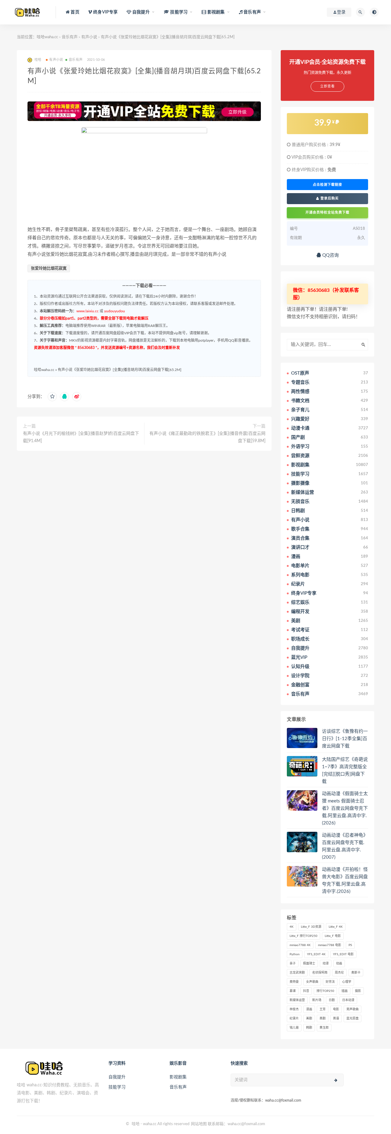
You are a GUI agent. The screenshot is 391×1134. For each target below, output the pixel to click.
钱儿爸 (294, 1027)
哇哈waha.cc (47, 37)
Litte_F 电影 (333, 936)
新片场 (316, 1000)
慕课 (293, 991)
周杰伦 (339, 972)
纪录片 (294, 1018)
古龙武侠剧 (297, 972)
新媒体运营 (297, 1000)
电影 (336, 1009)
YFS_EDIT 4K (316, 954)
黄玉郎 (324, 1027)
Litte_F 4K (336, 926)
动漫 (326, 963)
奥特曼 (294, 981)
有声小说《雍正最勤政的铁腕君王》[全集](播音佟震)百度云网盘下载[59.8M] (207, 437)
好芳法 (330, 981)
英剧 (323, 1018)
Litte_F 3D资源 (311, 926)
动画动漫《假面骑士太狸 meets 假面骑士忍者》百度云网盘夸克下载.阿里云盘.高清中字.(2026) (345, 808)
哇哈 (136, 1124)
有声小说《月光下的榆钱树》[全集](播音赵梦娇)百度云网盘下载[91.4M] (81, 437)
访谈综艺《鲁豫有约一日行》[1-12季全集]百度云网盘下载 (345, 738)
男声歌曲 (352, 1009)
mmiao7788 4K (300, 945)
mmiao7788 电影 (329, 945)
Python (295, 954)
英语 (336, 1018)
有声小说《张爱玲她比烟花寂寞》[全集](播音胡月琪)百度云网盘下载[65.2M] (119, 370)
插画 (345, 991)
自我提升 (117, 1077)
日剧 (332, 1000)
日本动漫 (348, 1000)
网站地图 (199, 1124)
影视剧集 (178, 1077)
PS (350, 945)
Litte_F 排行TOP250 (303, 936)
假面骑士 (309, 963)
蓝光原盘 (352, 1018)
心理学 (346, 981)
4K (292, 926)
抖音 (306, 991)
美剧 (309, 1018)
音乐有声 (70, 37)
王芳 (323, 1009)
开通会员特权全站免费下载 (327, 212)
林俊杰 (294, 1009)
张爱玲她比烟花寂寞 (49, 268)
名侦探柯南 (319, 972)
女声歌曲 (312, 981)
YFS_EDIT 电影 (343, 954)
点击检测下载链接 (327, 184)
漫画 (309, 1009)
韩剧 (309, 1027)
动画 (339, 963)
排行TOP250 (325, 991)
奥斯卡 (355, 972)
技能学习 (117, 1087)
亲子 (293, 963)
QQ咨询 (330, 255)
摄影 (358, 991)
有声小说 (89, 37)
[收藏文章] (52, 396)
